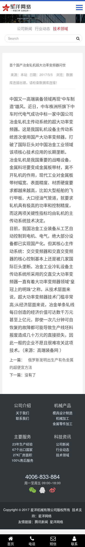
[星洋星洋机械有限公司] (16, 8)
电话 (32, 543)
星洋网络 (44, 515)
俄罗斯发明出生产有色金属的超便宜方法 (41, 363)
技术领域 (60, 28)
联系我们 (22, 418)
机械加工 (62, 418)
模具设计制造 (62, 412)
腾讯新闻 (41, 521)
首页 (10, 543)
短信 (53, 543)
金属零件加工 (62, 423)
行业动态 (42, 28)
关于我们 (22, 412)
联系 (74, 543)
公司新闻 (24, 28)
